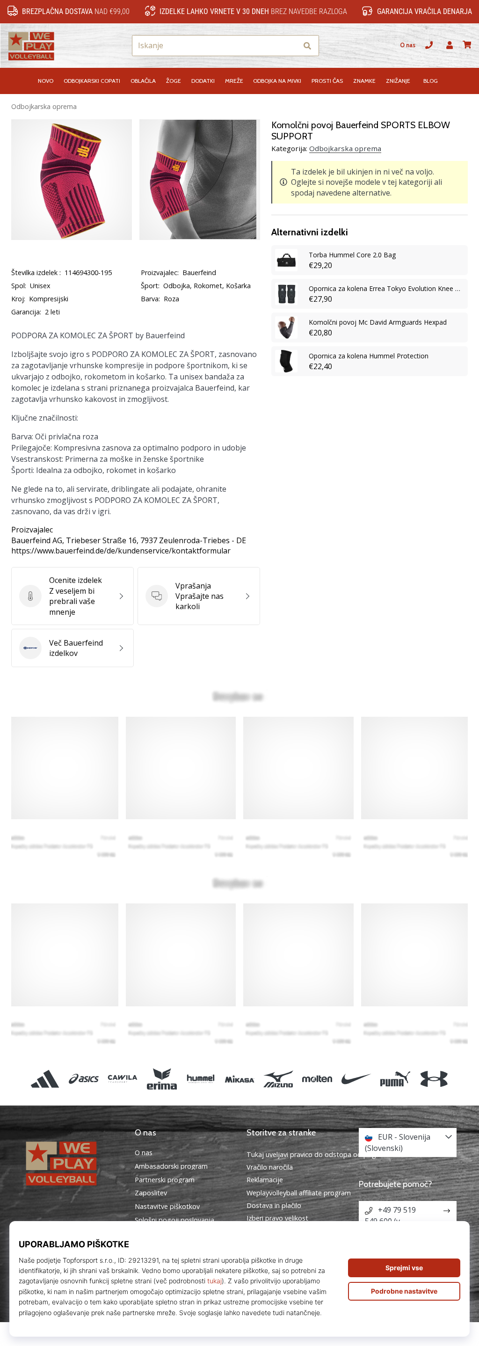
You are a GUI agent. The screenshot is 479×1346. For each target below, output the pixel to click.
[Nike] (356, 1078)
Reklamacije (265, 1179)
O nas (407, 45)
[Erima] (161, 1078)
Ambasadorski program (171, 1166)
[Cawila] (122, 1078)
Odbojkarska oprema (44, 106)
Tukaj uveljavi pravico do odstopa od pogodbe (319, 1154)
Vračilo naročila (270, 1167)
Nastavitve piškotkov (167, 1206)
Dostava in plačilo (274, 1205)
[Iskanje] (307, 46)
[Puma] (395, 1078)
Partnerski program (165, 1180)
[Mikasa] (239, 1078)
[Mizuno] (278, 1078)
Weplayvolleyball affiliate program (299, 1192)
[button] (290, 46)
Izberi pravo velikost (277, 1218)
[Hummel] (200, 1078)
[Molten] (317, 1078)
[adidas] (44, 1078)
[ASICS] (84, 1078)
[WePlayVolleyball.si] (71, 1162)
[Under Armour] (433, 1078)
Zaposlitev (151, 1193)
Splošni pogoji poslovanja (174, 1220)
